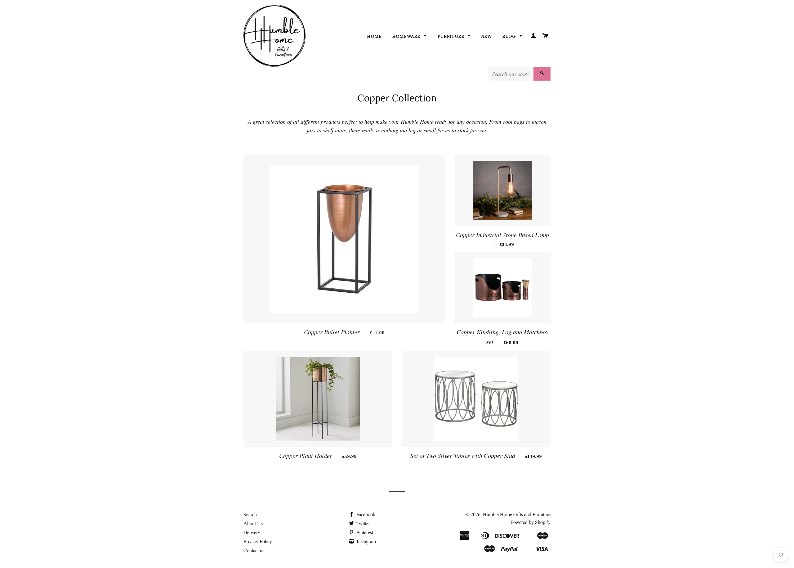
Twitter (362, 523)
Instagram (365, 541)
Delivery (251, 532)
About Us (253, 523)
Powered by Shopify (531, 522)
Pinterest (364, 532)
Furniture (451, 36)
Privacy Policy (257, 541)
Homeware (406, 36)
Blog (509, 36)
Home (374, 36)
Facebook (365, 514)
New (486, 36)
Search (250, 514)
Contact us (253, 550)
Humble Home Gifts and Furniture (517, 514)
